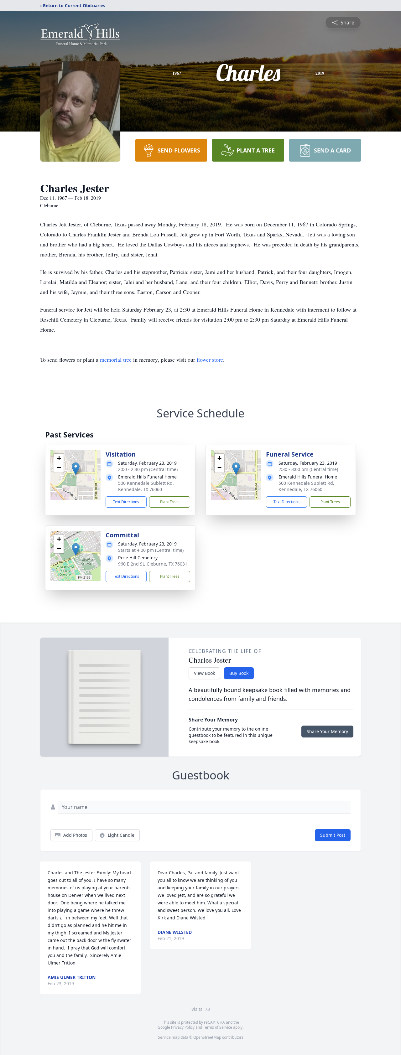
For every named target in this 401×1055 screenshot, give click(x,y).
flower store (210, 359)
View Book (204, 673)
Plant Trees (170, 501)
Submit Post (332, 835)
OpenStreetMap (207, 1037)
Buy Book (238, 673)
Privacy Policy (183, 1027)
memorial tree (116, 359)
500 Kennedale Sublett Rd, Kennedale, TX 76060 (146, 486)
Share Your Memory (327, 731)
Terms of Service (217, 1027)
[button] (76, 468)
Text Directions (126, 501)
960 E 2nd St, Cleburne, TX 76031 (152, 564)
